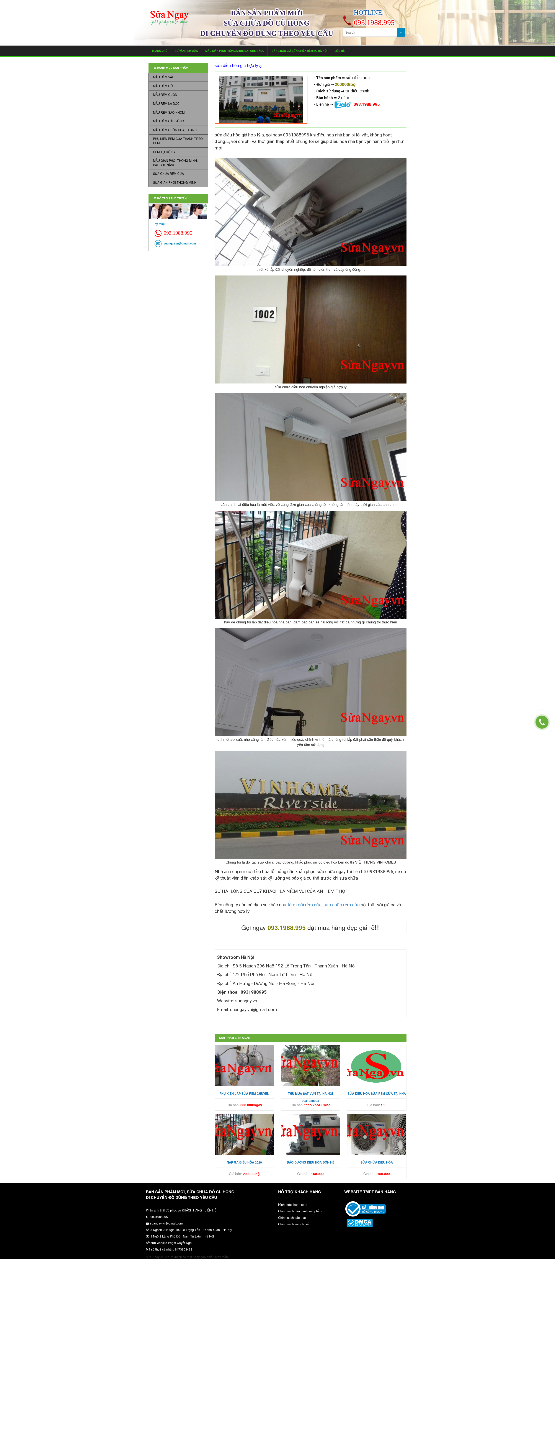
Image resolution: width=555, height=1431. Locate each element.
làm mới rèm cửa (305, 904)
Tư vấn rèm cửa (186, 51)
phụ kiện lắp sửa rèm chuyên (244, 1093)
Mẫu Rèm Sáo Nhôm (169, 112)
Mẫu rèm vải (163, 77)
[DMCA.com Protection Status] (359, 1222)
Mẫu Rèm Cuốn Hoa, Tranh (175, 130)
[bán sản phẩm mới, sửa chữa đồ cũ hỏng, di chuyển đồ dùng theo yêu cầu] (169, 18)
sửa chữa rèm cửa (341, 904)
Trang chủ (160, 51)
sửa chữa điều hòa (377, 1162)
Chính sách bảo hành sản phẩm (300, 1211)
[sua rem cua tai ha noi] (365, 1208)
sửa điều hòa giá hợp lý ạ (238, 65)
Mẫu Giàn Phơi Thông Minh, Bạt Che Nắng (234, 51)
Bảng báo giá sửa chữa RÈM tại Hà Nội (299, 51)
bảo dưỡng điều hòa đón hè (310, 1162)
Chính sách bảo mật (292, 1217)
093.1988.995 (367, 104)
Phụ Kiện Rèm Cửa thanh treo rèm (178, 140)
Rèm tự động (164, 152)
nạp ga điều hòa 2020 (244, 1162)
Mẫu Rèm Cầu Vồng (168, 121)
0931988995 (159, 1217)
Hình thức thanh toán (292, 1204)
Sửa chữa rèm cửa (168, 173)
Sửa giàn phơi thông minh (174, 182)
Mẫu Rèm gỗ (163, 86)
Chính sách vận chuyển (294, 1224)
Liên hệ (340, 51)
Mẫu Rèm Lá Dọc (166, 103)
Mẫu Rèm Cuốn (165, 94)
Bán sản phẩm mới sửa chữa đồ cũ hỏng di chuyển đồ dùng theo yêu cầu (266, 23)
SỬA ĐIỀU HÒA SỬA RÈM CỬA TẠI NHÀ (377, 1093)
